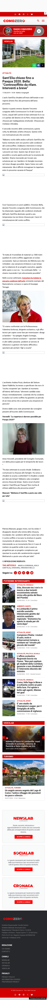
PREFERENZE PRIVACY (10, 982)
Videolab (6, 968)
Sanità (28, 606)
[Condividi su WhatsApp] (34, 65)
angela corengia (25, 565)
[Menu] (43, 21)
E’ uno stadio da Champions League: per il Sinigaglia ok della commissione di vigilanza (29, 707)
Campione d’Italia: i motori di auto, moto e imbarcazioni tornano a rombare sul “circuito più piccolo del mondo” (30, 640)
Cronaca (29, 585)
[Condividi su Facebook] (38, 65)
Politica (29, 653)
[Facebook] (19, 572)
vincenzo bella (27, 568)
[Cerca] (38, 21)
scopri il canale (23, 837)
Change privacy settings (38, 998)
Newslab (8, 41)
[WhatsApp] (15, 572)
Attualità (6, 73)
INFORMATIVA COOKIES (11, 979)
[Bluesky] (31, 572)
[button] (23, 31)
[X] (27, 572)
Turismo (17, 788)
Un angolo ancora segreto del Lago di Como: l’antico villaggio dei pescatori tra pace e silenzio (23, 793)
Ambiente (20, 606)
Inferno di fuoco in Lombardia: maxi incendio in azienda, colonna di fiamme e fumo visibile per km (23, 743)
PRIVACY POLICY (8, 977)
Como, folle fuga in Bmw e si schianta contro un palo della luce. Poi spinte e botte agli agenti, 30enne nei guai (29, 687)
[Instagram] (23, 572)
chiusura (16, 568)
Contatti (6, 951)
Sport (28, 632)
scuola (37, 653)
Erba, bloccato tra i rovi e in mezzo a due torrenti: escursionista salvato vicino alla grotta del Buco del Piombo (30, 592)
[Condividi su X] (42, 65)
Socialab (6, 963)
